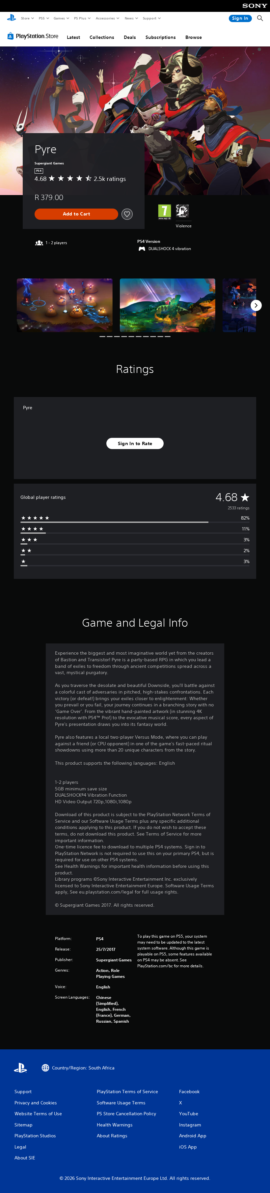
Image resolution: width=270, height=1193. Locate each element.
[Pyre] (65, 305)
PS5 (42, 18)
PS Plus (80, 18)
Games (59, 18)
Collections (102, 37)
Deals (130, 37)
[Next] (256, 305)
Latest (73, 37)
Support (149, 18)
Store (25, 18)
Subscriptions (161, 37)
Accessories (105, 18)
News (129, 18)
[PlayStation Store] (34, 36)
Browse (193, 37)
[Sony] (255, 10)
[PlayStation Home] (11, 18)
